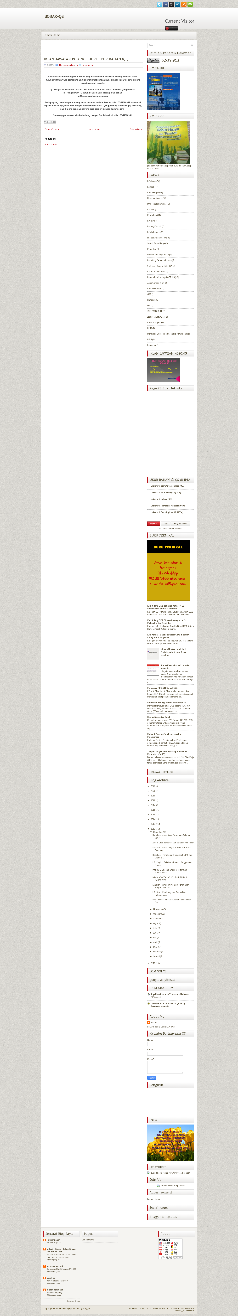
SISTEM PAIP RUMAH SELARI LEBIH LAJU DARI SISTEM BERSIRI (61, 1255)
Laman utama (52, 35)
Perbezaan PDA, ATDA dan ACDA (162, 688)
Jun (154, 932)
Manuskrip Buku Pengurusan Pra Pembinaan (167, 333)
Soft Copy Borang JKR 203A (159, 266)
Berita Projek (153, 192)
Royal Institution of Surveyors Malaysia (169, 994)
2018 (153, 800)
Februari (157, 951)
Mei (155, 937)
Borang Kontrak (154, 226)
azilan (154, 1022)
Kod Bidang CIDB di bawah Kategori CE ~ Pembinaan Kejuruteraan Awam (166, 607)
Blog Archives (180, 523)
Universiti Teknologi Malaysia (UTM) (168, 505)
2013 (153, 824)
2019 (153, 795)
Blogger (178, 528)
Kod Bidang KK (154, 322)
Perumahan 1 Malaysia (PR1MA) (161, 277)
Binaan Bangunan (55, 1289)
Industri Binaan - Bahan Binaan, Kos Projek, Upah (61, 1250)
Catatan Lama (136, 129)
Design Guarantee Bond (158, 717)
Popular (153, 523)
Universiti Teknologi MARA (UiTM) (167, 512)
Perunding (151, 249)
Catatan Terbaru (52, 129)
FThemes (141, 1308)
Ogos (155, 923)
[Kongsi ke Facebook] (54, 122)
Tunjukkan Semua (73, 1301)
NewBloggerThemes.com (184, 1310)
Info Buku (151, 181)
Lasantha (165, 1308)
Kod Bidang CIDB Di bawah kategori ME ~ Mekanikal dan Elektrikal (166, 621)
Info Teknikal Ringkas (156, 203)
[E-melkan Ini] (45, 122)
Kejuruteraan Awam (156, 271)
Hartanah (151, 300)
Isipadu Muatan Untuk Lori (173, 649)
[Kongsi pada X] (51, 122)
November (158, 909)
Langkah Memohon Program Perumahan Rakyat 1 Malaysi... (171, 886)
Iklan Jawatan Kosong (68, 65)
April (155, 942)
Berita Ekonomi (154, 288)
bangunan (151, 345)
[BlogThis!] (48, 122)
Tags (165, 523)
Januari (156, 956)
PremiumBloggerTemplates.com (182, 1308)
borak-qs (51, 1278)
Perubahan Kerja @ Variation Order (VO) (166, 702)
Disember (157, 832)
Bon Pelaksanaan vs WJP (57, 1280)
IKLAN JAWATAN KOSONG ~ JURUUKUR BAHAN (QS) (86, 59)
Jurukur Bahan (53, 1240)
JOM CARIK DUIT (154, 311)
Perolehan (152, 215)
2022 (153, 786)
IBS (148, 305)
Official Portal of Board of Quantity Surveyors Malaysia (168, 1004)
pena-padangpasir (55, 1266)
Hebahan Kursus (154, 198)
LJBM (149, 328)
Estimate (151, 220)
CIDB (149, 209)
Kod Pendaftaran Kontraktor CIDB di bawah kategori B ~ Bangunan (168, 636)
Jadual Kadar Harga (156, 243)
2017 (153, 805)
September (158, 918)
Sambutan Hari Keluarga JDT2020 (61, 1269)
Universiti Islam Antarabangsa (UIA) (167, 486)
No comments (88, 65)
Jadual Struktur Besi (156, 316)
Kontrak (150, 187)
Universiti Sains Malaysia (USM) (166, 492)
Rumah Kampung (54, 1292)
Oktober (157, 914)
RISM (149, 339)
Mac (155, 947)
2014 (153, 819)
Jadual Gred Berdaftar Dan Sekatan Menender (173, 842)
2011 (153, 963)
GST (149, 294)
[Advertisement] (68, 172)
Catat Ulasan (51, 144)
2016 (153, 810)
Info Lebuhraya (154, 232)
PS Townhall (156, 997)
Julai (155, 928)
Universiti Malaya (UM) (161, 499)
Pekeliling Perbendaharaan (159, 260)
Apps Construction (155, 283)
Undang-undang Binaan (158, 254)
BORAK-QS (54, 16)
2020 (153, 791)
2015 (153, 814)
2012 (153, 828)
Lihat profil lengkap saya (161, 1027)
